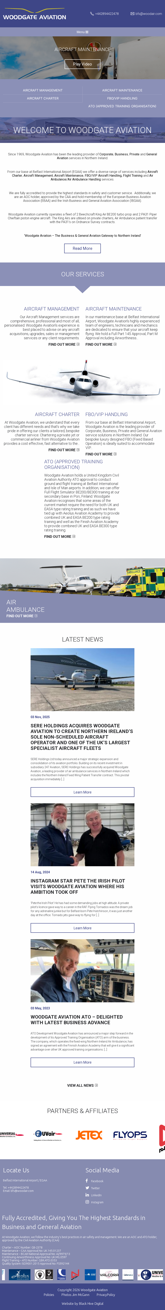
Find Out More (61, 344)
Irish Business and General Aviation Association (96, 201)
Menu (81, 32)
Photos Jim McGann (75, 1295)
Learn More (83, 792)
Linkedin (96, 1195)
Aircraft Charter (43, 98)
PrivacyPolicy (106, 1295)
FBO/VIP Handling (122, 98)
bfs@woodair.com (149, 14)
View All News (80, 1085)
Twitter (95, 1188)
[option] (82, 57)
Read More (82, 248)
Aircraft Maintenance (122, 90)
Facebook (97, 1181)
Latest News (82, 639)
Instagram (97, 1202)
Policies (49, 1295)
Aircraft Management (43, 90)
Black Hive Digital (91, 1303)
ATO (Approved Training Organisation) (122, 106)
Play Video (82, 64)
